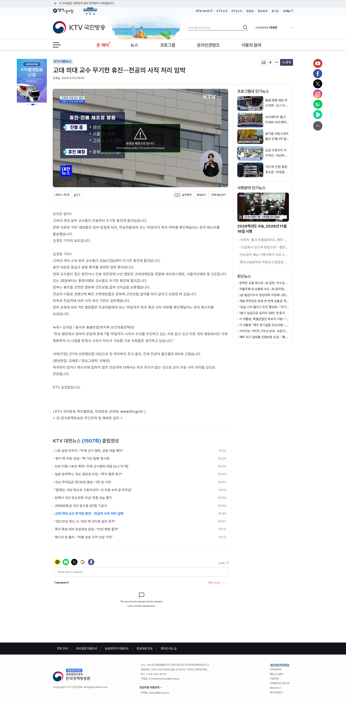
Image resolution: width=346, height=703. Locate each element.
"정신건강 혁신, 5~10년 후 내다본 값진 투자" (85, 521)
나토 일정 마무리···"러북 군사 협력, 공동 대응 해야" (89, 451)
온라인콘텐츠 (208, 45)
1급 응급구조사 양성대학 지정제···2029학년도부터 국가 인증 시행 (264, 295)
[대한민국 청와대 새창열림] (90, 9)
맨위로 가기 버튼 (317, 126)
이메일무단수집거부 (280, 683)
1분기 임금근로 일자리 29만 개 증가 (262, 313)
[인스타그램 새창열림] (317, 94)
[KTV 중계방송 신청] (32, 81)
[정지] (36, 104)
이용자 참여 (251, 45)
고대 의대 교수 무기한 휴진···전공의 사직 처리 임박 (89, 514)
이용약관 (274, 678)
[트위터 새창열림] (317, 84)
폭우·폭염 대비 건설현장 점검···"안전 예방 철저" (87, 529)
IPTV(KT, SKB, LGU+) (272, 27)
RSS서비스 (275, 687)
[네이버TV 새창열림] (317, 114)
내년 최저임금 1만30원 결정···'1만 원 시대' (83, 482)
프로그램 (167, 45)
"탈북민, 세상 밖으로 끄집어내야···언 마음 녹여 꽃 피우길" (93, 490)
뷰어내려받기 (276, 692)
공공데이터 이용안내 (117, 648)
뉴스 (134, 45)
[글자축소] (277, 62)
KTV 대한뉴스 (62, 61)
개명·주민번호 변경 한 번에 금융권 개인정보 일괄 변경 (264, 301)
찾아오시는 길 (169, 648)
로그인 (275, 11)
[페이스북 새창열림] (317, 73)
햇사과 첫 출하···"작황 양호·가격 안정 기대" (84, 537)
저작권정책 (275, 669)
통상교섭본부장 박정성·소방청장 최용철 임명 (264, 262)
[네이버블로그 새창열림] (317, 104)
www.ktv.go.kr (131, 411)
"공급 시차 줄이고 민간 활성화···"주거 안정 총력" (264, 307)
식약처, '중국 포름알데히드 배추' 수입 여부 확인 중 (264, 240)
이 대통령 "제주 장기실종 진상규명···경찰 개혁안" (264, 325)
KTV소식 (236, 11)
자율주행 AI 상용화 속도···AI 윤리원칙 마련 (264, 289)
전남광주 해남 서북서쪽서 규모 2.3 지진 (264, 255)
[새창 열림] (263, 62)
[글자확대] (270, 62)
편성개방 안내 (145, 648)
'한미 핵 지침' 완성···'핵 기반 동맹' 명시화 (82, 459)
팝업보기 (201, 194)
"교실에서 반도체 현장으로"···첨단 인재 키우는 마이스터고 (264, 247)
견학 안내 (62, 648)
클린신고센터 (276, 674)
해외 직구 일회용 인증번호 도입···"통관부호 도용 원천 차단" (264, 337)
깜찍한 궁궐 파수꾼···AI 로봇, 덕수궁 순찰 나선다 (264, 283)
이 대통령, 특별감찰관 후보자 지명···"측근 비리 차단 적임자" (264, 319)
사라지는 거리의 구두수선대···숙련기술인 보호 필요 (264, 331)
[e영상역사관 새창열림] (63, 10)
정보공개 (262, 11)
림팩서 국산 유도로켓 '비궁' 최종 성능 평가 (83, 498)
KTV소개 (222, 11)
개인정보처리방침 (279, 665)
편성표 (249, 11)
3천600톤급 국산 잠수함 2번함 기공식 (81, 506)
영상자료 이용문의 (149, 687)
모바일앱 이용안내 (86, 648)
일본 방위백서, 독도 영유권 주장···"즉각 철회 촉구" (88, 474)
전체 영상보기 (218, 194)
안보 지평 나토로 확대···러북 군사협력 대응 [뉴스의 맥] (91, 466)
